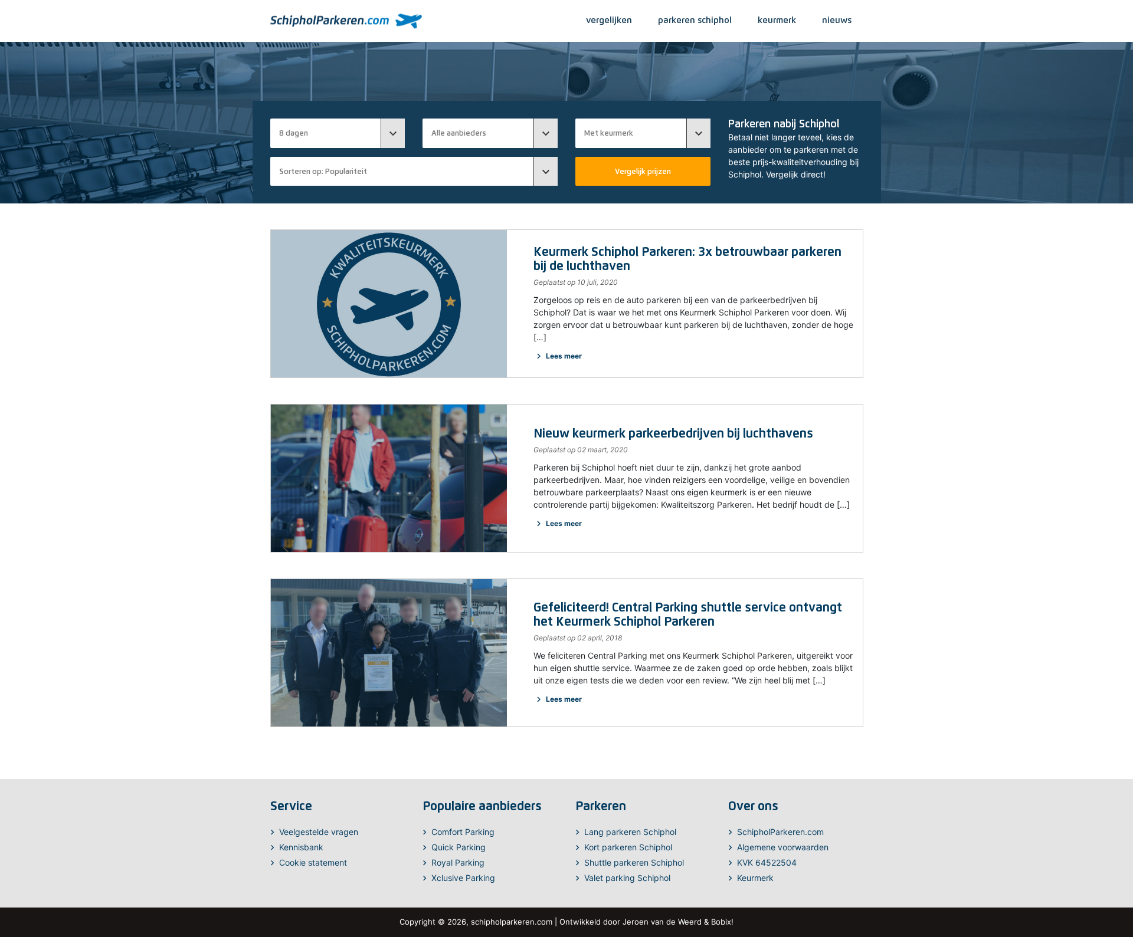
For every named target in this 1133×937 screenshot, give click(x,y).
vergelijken (609, 19)
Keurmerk (755, 878)
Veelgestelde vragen (318, 832)
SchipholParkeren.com (780, 832)
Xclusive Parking (463, 878)
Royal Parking (457, 862)
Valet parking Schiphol (627, 878)
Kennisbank (301, 847)
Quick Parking (458, 847)
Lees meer (557, 355)
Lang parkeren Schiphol (630, 832)
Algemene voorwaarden (783, 847)
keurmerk (777, 19)
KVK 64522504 (767, 862)
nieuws (837, 19)
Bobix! (722, 921)
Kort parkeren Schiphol (628, 847)
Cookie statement (313, 862)
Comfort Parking (463, 832)
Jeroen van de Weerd (662, 921)
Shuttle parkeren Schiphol (634, 862)
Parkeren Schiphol (695, 19)
